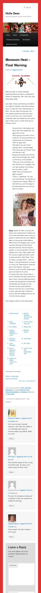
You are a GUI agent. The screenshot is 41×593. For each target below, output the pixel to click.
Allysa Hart (27, 327)
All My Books (24, 35)
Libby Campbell (12, 323)
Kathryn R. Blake (13, 418)
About (15, 35)
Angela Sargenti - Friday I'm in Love (13, 332)
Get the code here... (12, 378)
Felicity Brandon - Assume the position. (28, 316)
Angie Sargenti (13, 524)
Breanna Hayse (26, 331)
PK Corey (27, 343)
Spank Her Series (11, 44)
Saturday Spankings (12, 392)
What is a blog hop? (12, 376)
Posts (23, 388)
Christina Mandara (12, 339)
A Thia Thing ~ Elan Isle (29, 323)
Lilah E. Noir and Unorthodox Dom (28, 351)
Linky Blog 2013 (31, 381)
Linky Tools (22, 381)
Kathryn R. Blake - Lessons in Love (13, 361)
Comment (13, 565)
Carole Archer (13, 313)
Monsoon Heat (24, 390)
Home (8, 35)
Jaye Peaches (12, 344)
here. (30, 111)
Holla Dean (13, 13)
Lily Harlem (13, 327)
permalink (11, 394)
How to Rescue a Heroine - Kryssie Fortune (12, 351)
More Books (26, 40)
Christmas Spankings (12, 40)
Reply (11, 438)
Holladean (24, 392)
